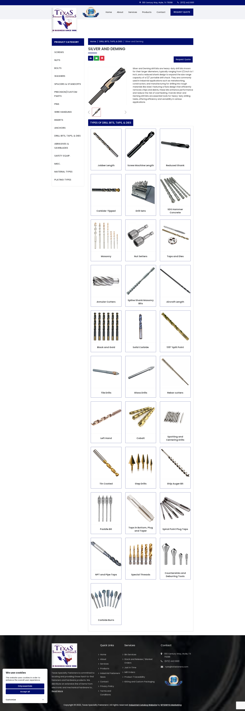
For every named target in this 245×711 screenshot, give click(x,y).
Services (132, 12)
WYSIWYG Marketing (171, 704)
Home (109, 12)
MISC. (57, 163)
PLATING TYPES (62, 179)
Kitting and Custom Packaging (139, 681)
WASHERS (59, 76)
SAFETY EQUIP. (62, 155)
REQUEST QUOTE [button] (182, 12)
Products (146, 12)
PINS (56, 104)
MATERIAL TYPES (63, 171)
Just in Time (130, 667)
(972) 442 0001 (187, 2)
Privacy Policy (107, 686)
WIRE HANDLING (63, 111)
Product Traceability (134, 676)
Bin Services (130, 654)
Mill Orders (129, 672)
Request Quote (183, 59)
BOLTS (58, 68)
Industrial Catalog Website (143, 704)
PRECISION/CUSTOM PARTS (65, 94)
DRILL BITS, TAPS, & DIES (67, 135)
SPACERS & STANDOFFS (67, 84)
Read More (57, 691)
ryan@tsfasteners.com (176, 666)
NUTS (57, 60)
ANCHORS (60, 127)
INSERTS (58, 119)
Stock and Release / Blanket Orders (138, 661)
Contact (161, 12)
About (120, 12)
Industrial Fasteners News (110, 675)
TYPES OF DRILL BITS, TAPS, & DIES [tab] (110, 122)
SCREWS (59, 52)
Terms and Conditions (105, 692)
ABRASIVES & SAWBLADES (61, 145)
